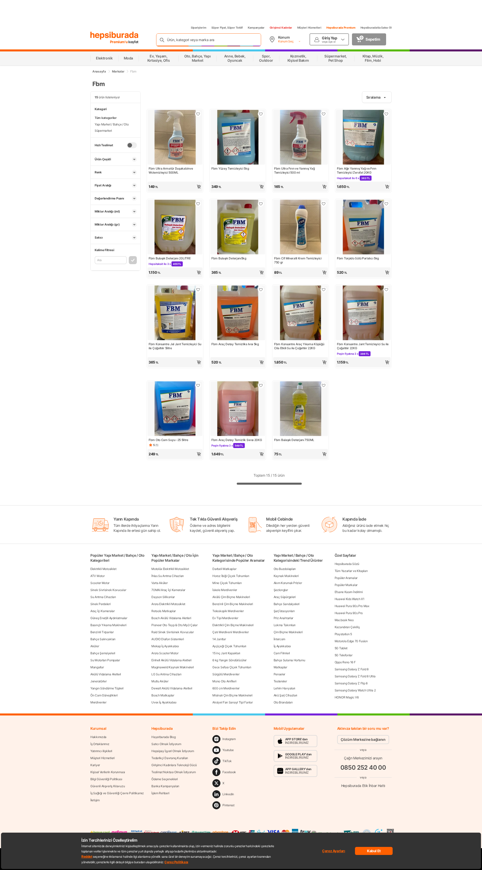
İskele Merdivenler (224, 590)
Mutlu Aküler (159, 681)
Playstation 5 (343, 634)
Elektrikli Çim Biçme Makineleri (233, 625)
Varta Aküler (159, 583)
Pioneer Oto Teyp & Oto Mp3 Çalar (174, 625)
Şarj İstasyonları (284, 611)
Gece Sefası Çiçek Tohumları (231, 667)
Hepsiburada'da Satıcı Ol (376, 27)
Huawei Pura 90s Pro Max (352, 606)
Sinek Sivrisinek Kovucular (108, 590)
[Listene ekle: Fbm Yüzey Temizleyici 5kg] (261, 114)
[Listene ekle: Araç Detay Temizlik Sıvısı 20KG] (261, 385)
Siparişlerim (198, 27)
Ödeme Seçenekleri (164, 779)
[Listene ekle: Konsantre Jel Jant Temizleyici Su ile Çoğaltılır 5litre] (198, 289)
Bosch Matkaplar (162, 695)
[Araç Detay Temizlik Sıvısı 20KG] (237, 409)
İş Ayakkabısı (282, 646)
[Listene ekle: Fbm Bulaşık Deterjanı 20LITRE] (198, 204)
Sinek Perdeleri (100, 604)
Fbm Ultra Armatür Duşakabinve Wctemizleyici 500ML (171, 170)
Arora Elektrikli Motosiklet (168, 604)
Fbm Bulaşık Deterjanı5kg (228, 258)
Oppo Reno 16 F (345, 662)
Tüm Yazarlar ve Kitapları (351, 571)
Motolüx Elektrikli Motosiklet (170, 569)
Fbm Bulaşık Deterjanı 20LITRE (170, 258)
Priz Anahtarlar (283, 618)
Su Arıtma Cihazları (103, 597)
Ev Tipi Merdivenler (225, 618)
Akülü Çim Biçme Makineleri (231, 597)
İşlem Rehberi (160, 793)
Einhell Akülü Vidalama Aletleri (171, 660)
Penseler (279, 674)
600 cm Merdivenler (225, 688)
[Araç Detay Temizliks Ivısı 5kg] (237, 313)
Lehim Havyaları (284, 688)
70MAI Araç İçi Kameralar (168, 590)
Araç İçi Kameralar (102, 611)
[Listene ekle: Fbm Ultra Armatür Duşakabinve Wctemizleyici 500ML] (198, 114)
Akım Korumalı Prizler (288, 583)
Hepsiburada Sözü (347, 564)
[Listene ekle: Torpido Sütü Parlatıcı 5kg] (386, 204)
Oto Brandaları (283, 702)
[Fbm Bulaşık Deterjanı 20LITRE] (175, 227)
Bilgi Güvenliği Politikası (106, 779)
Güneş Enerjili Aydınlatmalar (108, 618)
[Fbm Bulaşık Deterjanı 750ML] (300, 409)
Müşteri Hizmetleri (309, 27)
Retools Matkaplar (163, 611)
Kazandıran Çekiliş (347, 627)
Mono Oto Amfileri (224, 681)
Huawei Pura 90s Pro (349, 613)
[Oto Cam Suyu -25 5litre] (175, 409)
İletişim (95, 800)
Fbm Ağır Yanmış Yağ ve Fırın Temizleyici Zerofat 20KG (356, 170)
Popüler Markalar (346, 585)
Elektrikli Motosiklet (103, 569)
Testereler (280, 681)
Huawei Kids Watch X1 (350, 599)
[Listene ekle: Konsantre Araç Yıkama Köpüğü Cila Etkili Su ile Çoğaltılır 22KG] (324, 289)
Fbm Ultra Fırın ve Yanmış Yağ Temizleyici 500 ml (294, 170)
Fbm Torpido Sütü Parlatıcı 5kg (358, 258)
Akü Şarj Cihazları (285, 695)
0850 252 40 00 (363, 767)
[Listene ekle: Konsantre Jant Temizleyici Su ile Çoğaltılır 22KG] (386, 289)
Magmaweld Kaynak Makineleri (172, 667)
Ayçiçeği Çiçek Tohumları (229, 646)
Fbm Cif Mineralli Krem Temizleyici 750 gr (298, 260)
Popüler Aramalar (346, 578)
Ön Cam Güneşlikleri (103, 695)
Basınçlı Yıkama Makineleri (108, 625)
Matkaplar (280, 667)
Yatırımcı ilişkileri (101, 751)
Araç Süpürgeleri (285, 597)
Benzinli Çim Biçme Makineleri (232, 604)
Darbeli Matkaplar (224, 569)
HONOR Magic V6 (347, 697)
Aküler (94, 646)
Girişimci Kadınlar (281, 27)
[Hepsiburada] (114, 35)
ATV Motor (97, 576)
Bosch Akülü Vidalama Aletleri (171, 618)
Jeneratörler (98, 681)
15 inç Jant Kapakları (226, 653)
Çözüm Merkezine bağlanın (363, 739)
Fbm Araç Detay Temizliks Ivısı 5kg (235, 344)
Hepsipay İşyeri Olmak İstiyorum (172, 751)
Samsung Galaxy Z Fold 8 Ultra (355, 676)
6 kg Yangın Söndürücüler (229, 660)
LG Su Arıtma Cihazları (166, 674)
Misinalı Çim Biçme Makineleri (232, 695)
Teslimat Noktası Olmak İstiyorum (173, 772)
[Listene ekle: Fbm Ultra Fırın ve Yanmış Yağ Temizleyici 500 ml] (324, 114)
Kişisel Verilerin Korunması (107, 772)
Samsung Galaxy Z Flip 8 (351, 683)
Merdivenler (98, 702)
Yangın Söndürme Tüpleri (107, 688)
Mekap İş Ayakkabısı (165, 646)
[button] (175, 187)
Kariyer (95, 765)
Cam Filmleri (282, 653)
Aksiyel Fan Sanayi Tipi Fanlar (232, 702)
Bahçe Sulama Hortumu (289, 660)
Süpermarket (103, 130)
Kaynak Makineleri (286, 576)
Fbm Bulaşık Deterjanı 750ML (294, 440)
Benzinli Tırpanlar (102, 632)
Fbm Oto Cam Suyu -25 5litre (168, 440)
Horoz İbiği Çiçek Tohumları (230, 576)
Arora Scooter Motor (164, 653)
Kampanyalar (256, 27)
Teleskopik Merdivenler (228, 611)
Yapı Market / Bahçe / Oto (112, 124)
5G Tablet (341, 648)
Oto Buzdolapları (285, 569)
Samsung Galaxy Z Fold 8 (352, 669)
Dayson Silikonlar (163, 597)
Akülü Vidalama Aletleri (105, 674)
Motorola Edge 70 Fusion (351, 641)
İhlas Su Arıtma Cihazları (167, 576)
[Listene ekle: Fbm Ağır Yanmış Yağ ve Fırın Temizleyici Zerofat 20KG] (386, 114)
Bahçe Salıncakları (102, 639)
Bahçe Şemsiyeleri (102, 653)
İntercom (279, 639)
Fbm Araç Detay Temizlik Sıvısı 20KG (236, 440)
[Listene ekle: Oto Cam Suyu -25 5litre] (198, 385)
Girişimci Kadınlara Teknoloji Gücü (174, 765)
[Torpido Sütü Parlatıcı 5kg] (363, 227)
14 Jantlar (219, 639)
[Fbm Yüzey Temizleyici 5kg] (237, 138)
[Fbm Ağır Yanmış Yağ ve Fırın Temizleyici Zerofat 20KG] (363, 138)
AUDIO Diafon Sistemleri (167, 639)
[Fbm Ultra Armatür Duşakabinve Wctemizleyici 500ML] (175, 138)
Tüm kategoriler (106, 118)
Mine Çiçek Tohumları (227, 583)
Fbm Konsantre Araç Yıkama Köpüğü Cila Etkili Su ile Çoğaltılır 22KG (299, 346)
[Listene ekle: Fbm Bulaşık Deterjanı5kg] (261, 204)
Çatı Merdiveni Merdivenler (230, 632)
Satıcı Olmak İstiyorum (166, 744)
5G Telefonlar (343, 655)
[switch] (132, 145)
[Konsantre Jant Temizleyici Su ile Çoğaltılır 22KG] (363, 313)
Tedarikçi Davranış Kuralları (169, 758)
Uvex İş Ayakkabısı (163, 702)
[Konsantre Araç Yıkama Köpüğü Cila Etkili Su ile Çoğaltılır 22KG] (300, 313)
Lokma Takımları (285, 625)
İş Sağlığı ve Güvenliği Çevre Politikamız (117, 793)
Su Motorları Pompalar (105, 660)
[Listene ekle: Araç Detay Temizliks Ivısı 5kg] (261, 289)
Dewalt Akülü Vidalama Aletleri (171, 688)
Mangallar (97, 667)
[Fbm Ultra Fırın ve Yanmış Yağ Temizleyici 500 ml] (300, 138)
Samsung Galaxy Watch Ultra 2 (355, 690)
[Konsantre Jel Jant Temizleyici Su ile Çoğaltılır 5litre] (175, 313)
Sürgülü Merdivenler (225, 674)
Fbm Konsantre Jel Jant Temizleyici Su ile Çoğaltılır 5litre (175, 346)
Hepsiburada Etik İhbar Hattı (363, 785)
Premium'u (119, 42)
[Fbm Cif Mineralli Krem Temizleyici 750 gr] (300, 227)
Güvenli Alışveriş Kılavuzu (107, 786)
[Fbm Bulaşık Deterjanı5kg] (237, 227)
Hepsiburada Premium (340, 27)
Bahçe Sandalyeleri (287, 604)
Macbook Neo (344, 620)
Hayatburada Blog (163, 737)
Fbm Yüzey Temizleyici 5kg (230, 168)
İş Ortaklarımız (99, 744)
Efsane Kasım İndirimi (349, 592)
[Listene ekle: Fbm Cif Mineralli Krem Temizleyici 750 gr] (324, 204)
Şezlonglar (281, 590)
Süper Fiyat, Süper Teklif (227, 27)
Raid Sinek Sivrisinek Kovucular (172, 632)
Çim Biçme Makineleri (288, 632)
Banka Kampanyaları (165, 786)
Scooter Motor (99, 583)
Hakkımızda (98, 737)
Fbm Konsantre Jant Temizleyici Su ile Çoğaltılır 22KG (363, 346)
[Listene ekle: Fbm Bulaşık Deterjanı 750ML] (324, 385)
